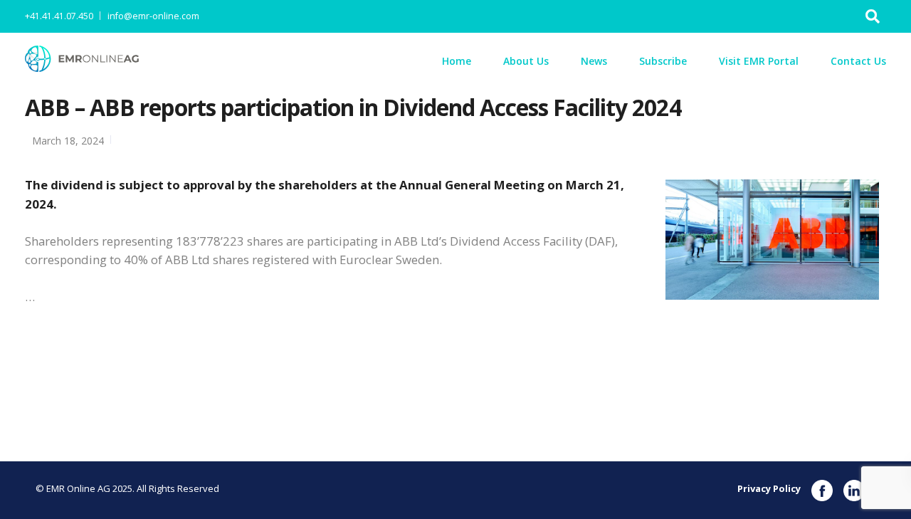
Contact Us (858, 61)
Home (456, 61)
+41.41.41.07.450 (59, 16)
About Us (526, 61)
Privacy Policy (769, 488)
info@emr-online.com (153, 16)
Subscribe (663, 61)
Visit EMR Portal (759, 61)
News (594, 61)
